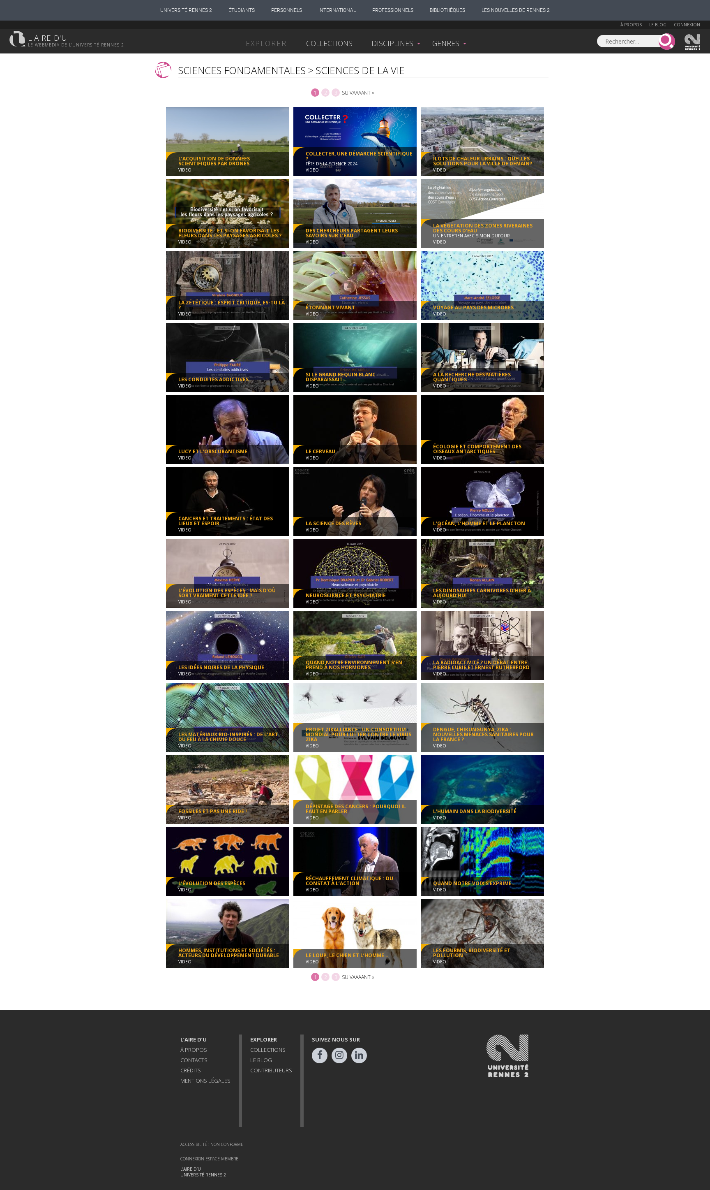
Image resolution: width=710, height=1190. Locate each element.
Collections (329, 43)
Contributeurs (271, 1070)
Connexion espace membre (209, 1159)
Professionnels (392, 10)
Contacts (193, 1060)
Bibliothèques (447, 10)
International (337, 10)
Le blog (657, 25)
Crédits (190, 1070)
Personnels (286, 10)
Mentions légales (205, 1080)
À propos (631, 25)
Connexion (687, 25)
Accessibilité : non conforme (211, 1144)
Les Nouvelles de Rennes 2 (516, 10)
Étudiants (241, 10)
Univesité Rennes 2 (693, 42)
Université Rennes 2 (186, 10)
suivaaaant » (358, 92)
